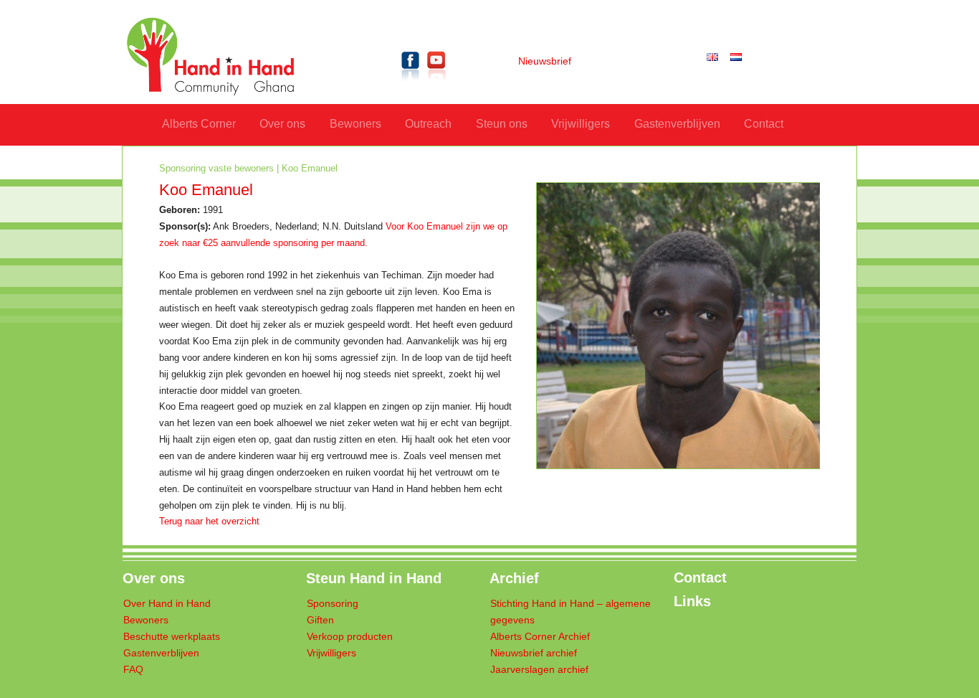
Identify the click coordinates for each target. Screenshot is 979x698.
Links (692, 601)
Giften (320, 620)
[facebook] (411, 83)
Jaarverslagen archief (539, 669)
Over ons (282, 124)
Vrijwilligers (580, 124)
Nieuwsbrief (544, 61)
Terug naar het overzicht (209, 522)
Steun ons (501, 124)
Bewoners (355, 124)
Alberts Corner (199, 124)
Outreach (428, 124)
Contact (763, 124)
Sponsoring (332, 603)
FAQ (133, 669)
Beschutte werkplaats (171, 636)
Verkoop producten (350, 636)
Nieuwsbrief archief (533, 653)
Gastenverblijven (677, 124)
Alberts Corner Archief (540, 636)
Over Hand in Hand (167, 603)
